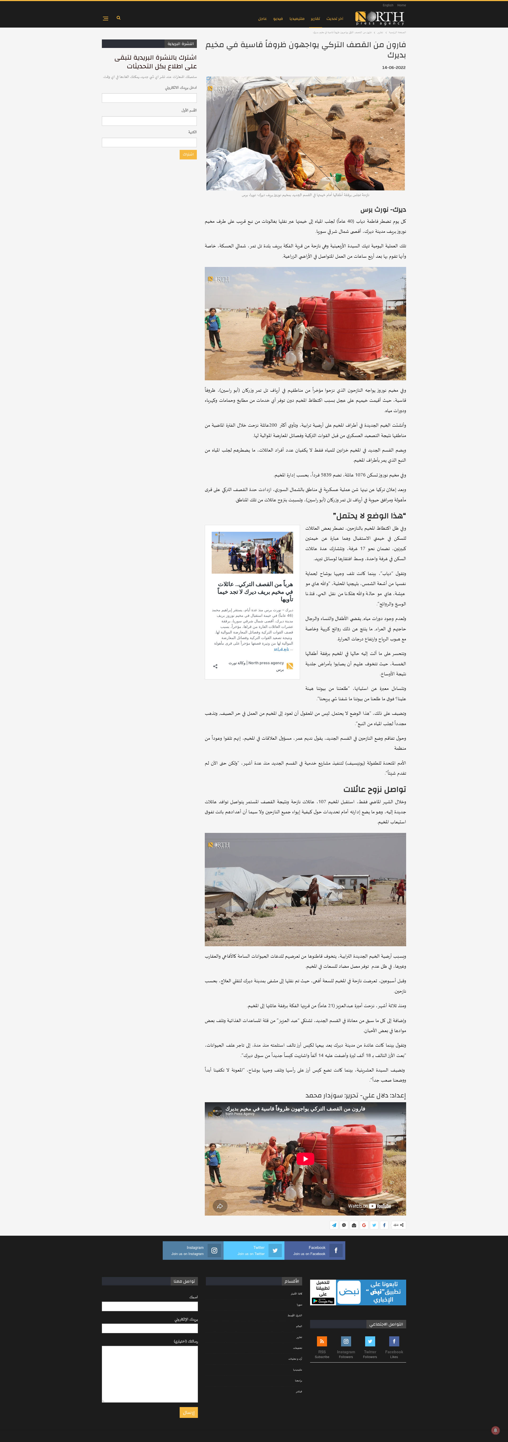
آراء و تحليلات (295, 1359)
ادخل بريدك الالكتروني (181, 87)
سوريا (299, 1304)
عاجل (262, 18)
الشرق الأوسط (295, 1315)
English (388, 5)
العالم (299, 1326)
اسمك (193, 1297)
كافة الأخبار (296, 1294)
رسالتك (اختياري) (186, 1341)
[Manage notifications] (495, 1430)
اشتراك (188, 154)
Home (401, 5)
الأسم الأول (189, 110)
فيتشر (299, 1391)
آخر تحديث (334, 18)
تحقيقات (297, 1348)
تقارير (315, 18)
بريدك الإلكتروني (186, 1319)
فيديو (278, 18)
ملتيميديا (297, 18)
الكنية (192, 132)
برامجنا (298, 1380)
